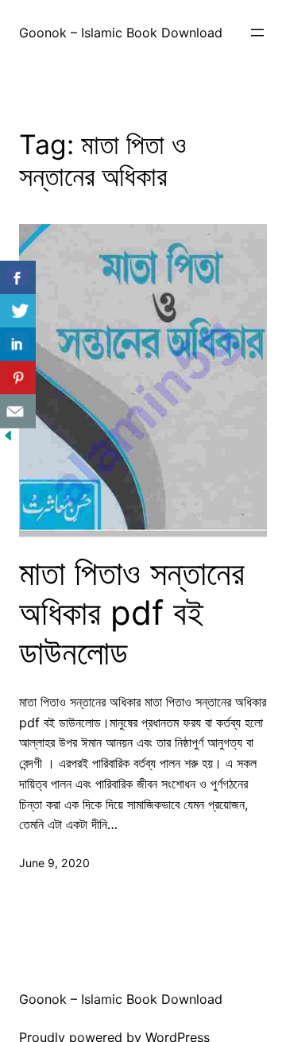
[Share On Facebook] (18, 278)
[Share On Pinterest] (18, 378)
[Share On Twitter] (18, 311)
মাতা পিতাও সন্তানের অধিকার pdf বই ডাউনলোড (132, 613)
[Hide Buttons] (8, 439)
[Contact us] (18, 411)
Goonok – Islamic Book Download (120, 33)
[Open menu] (257, 32)
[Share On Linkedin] (18, 344)
